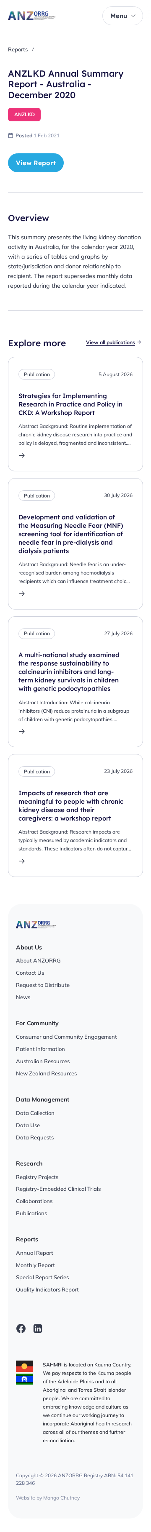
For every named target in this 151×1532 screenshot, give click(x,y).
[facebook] (21, 1328)
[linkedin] (38, 1328)
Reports (18, 49)
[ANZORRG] (31, 16)
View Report (36, 163)
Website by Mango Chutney (48, 1498)
